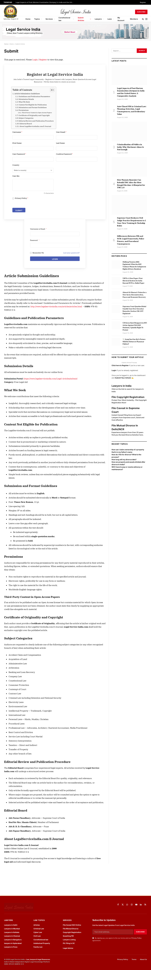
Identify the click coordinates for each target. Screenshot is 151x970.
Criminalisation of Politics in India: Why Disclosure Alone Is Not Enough (130, 147)
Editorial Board (25, 124)
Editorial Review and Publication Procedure (36, 121)
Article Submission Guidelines (27, 93)
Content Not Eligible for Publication (33, 105)
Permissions (24, 110)
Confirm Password (64, 154)
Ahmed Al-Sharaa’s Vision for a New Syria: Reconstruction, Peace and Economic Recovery (135, 294)
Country (15, 165)
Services (49, 19)
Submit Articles (81, 19)
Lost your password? (71, 253)
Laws (109, 19)
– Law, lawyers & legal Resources (37, 959)
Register (143, 2)
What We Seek (24, 102)
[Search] (143, 19)
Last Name (60, 143)
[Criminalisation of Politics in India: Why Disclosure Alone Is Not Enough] (129, 131)
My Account (120, 19)
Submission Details (26, 99)
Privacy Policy (21, 198)
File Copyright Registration (128, 397)
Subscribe (141, 12)
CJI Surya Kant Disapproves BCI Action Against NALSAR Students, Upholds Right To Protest (135, 326)
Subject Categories (26, 118)
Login (35, 59)
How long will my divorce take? (124, 459)
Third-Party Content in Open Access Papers (37, 112)
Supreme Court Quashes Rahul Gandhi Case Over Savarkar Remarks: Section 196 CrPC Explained (134, 310)
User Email (61, 132)
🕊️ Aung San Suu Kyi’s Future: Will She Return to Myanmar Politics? (134, 341)
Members (134, 19)
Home (27, 19)
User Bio (15, 176)
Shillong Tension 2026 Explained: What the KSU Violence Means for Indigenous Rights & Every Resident (134, 265)
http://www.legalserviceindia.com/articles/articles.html (56, 306)
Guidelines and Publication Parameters (34, 96)
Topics (37, 19)
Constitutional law (64, 19)
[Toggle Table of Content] (51, 90)
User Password (19, 154)
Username (17, 132)
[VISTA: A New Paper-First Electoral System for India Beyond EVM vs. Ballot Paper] (116, 281)
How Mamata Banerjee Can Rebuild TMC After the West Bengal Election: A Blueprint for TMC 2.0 (131, 184)
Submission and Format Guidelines (33, 107)
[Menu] (146, 19)
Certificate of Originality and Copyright (34, 115)
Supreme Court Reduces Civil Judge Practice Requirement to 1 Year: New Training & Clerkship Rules (131, 222)
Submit (18, 210)
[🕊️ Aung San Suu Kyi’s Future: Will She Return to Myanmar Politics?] (116, 342)
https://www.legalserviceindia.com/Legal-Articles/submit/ (51, 378)
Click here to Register (120, 365)
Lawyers (98, 19)
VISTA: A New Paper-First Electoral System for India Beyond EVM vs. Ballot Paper (133, 280)
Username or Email (38, 229)
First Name (17, 143)
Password (34, 240)
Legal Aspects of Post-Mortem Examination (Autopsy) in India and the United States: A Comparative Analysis (45, 2)
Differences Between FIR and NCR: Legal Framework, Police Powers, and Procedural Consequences (130, 240)
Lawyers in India (121, 385)
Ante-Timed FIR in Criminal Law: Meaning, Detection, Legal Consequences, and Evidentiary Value (131, 110)
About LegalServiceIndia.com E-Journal (35, 126)
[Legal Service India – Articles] (75, 12)
